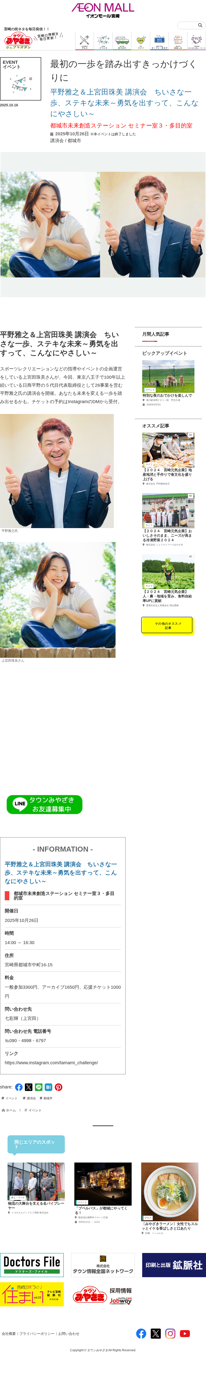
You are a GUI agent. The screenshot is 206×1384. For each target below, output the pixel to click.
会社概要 (9, 1334)
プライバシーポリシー (37, 1334)
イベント (12, 1098)
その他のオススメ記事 (168, 626)
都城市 (74, 140)
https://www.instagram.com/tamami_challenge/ (51, 1062)
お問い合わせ (68, 1334)
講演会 (57, 140)
